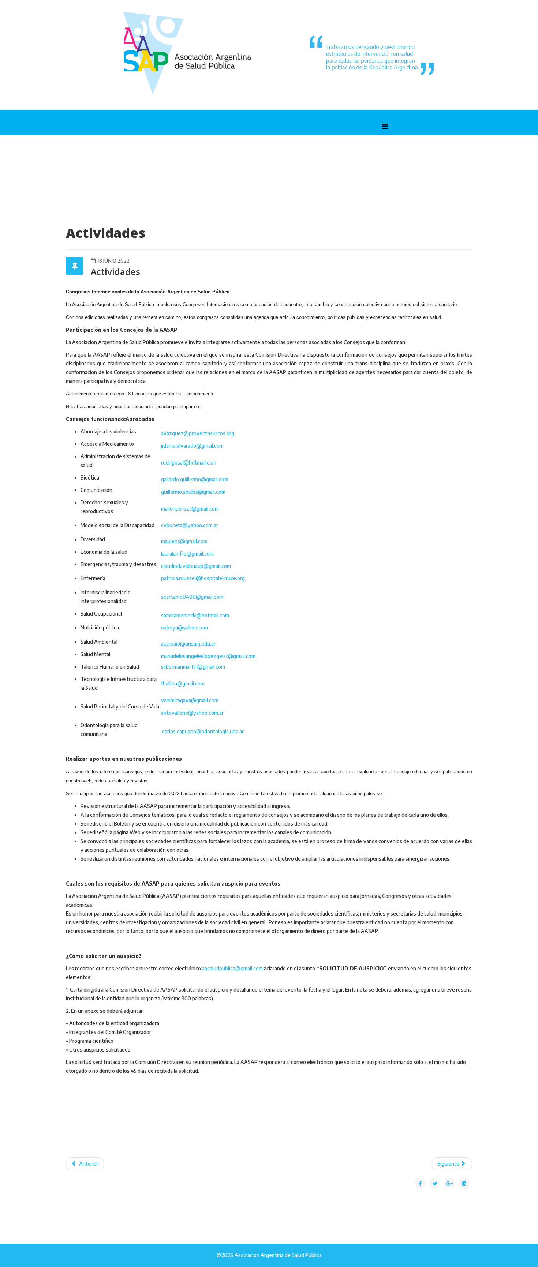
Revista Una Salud (214, 158)
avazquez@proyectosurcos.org (197, 433)
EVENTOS (370, 158)
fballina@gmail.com (183, 683)
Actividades (162, 158)
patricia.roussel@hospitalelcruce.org (203, 578)
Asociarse (335, 158)
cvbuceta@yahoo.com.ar (189, 525)
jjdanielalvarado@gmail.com (192, 446)
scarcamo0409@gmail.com (192, 597)
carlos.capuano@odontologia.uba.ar (203, 731)
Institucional (116, 158)
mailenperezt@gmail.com (190, 508)
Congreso (297, 158)
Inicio (78, 158)
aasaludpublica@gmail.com (232, 968)
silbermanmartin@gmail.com (193, 666)
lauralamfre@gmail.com (187, 553)
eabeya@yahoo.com (184, 627)
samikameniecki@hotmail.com (195, 615)
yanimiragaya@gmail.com (189, 700)
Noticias (261, 158)
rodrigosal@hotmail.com (188, 462)
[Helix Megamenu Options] (385, 126)
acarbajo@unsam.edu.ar (188, 643)
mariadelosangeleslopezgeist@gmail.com (208, 656)
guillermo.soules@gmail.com (193, 492)
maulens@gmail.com (184, 541)
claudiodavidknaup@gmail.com (196, 566)
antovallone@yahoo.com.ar (192, 713)
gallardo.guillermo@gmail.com (194, 479)
